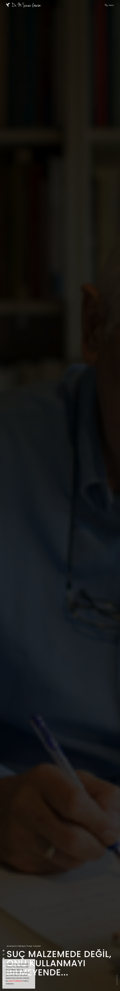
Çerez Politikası (15, 981)
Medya (22, 946)
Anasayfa (12, 946)
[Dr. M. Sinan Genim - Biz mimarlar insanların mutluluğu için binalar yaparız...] (23, 5)
